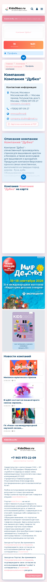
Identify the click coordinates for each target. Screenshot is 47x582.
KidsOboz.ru (16, 501)
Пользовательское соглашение (18, 545)
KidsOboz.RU (10, 440)
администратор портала (23, 461)
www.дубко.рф (18, 113)
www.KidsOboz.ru (19, 497)
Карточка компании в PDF (24, 124)
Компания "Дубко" (19, 142)
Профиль (12, 53)
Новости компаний (17, 356)
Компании (20, 64)
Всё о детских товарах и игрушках (18, 10)
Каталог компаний (14, 66)
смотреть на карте (20, 103)
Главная (9, 64)
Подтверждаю (34, 575)
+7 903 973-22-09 (23, 457)
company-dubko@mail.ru (23, 118)
